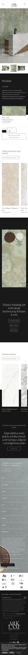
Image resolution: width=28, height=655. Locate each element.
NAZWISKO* (5, 484)
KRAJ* (3, 505)
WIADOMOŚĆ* (5, 531)
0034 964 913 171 (14, 637)
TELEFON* (4, 498)
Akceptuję (5, 652)
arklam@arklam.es (14, 639)
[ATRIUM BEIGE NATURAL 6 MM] (19, 236)
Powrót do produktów (10, 47)
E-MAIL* (4, 491)
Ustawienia (19, 652)
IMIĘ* (3, 478)
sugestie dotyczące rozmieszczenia (14, 136)
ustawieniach (6, 650)
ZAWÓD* (4, 518)
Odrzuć (11, 652)
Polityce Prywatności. (15, 551)
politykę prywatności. (17, 554)
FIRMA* (3, 525)
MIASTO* (4, 511)
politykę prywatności (20, 613)
